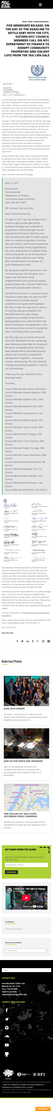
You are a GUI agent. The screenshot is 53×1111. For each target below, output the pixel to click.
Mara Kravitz (19, 95)
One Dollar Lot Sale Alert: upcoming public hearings (20, 815)
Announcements (41, 22)
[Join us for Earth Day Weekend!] (26, 743)
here (30, 174)
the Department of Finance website (34, 116)
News (30, 22)
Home (24, 22)
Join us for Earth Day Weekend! (23, 761)
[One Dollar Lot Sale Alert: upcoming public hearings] (26, 797)
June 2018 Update (14, 708)
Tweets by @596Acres (14, 929)
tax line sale (11, 628)
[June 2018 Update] (26, 691)
